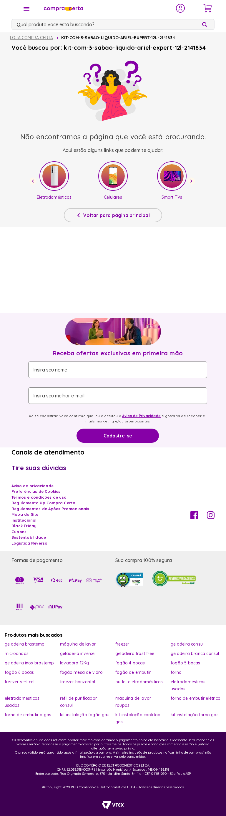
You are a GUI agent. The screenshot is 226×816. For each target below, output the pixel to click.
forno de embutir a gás (28, 714)
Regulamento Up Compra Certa (43, 502)
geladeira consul (187, 644)
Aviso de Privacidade (141, 416)
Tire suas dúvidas (38, 468)
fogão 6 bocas (19, 672)
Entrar (180, 8)
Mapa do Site (24, 514)
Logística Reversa (29, 543)
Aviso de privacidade (32, 485)
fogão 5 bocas (185, 663)
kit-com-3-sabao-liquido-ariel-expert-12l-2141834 (118, 37)
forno (176, 672)
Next (192, 181)
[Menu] (26, 9)
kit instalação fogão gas (84, 714)
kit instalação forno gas (195, 714)
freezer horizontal (77, 681)
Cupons (18, 531)
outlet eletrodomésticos (139, 681)
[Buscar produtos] (205, 24)
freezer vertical (19, 681)
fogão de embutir (133, 672)
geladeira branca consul (195, 653)
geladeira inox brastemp (29, 663)
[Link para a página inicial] (31, 38)
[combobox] (113, 24)
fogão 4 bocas (130, 663)
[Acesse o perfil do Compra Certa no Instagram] (211, 517)
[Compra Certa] (106, 8)
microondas (17, 653)
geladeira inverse (77, 653)
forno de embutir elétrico (195, 698)
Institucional (24, 520)
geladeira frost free (134, 653)
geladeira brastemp (25, 644)
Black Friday (23, 525)
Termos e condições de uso (39, 497)
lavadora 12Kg (74, 663)
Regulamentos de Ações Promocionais (50, 508)
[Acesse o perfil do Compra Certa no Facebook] (194, 517)
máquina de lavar (78, 644)
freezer (122, 644)
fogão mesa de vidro (81, 672)
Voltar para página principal (116, 215)
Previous (33, 181)
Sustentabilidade (28, 537)
